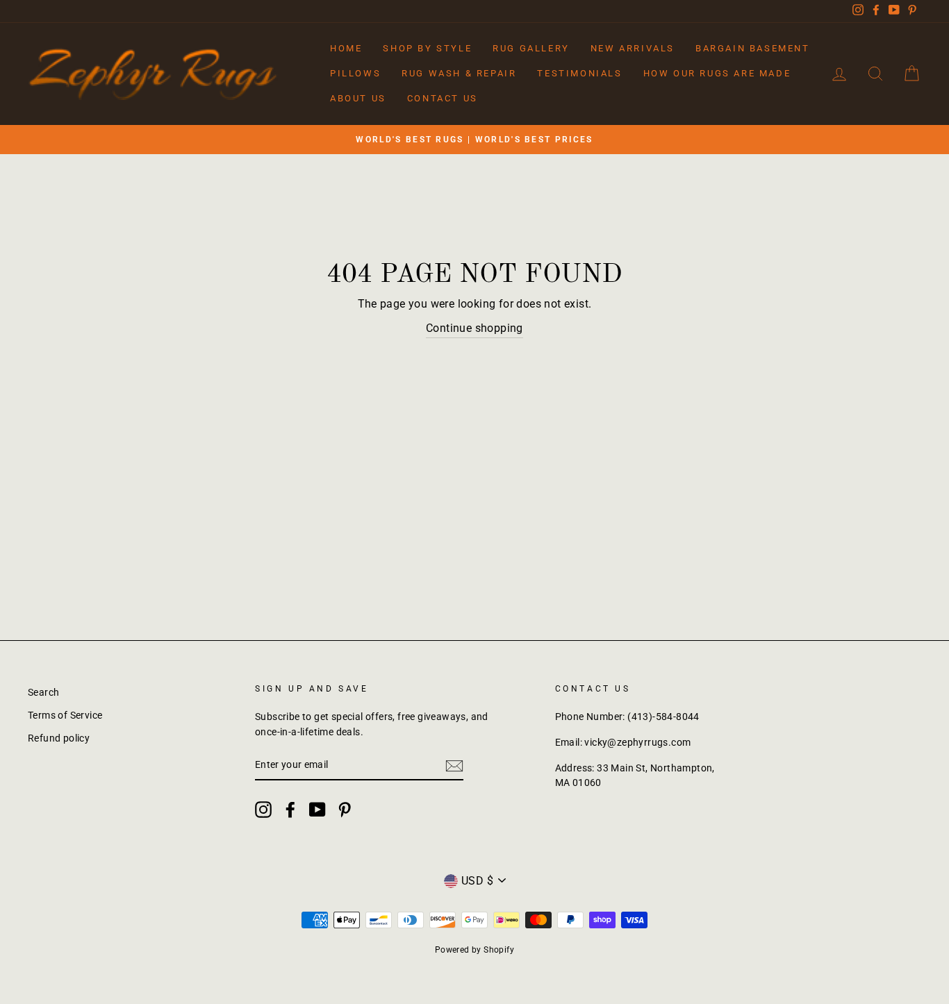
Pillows (355, 73)
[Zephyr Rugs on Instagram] (263, 809)
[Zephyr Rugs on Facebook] (290, 809)
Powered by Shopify (474, 950)
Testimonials (579, 73)
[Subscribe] (454, 766)
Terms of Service (65, 715)
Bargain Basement (752, 48)
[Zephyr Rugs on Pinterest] (344, 809)
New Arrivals (633, 48)
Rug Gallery (531, 48)
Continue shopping (474, 328)
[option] (474, 139)
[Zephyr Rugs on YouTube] (317, 809)
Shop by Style (427, 48)
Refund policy (59, 738)
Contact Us (442, 98)
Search (43, 692)
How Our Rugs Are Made (717, 73)
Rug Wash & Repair (459, 73)
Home (346, 48)
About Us (358, 98)
